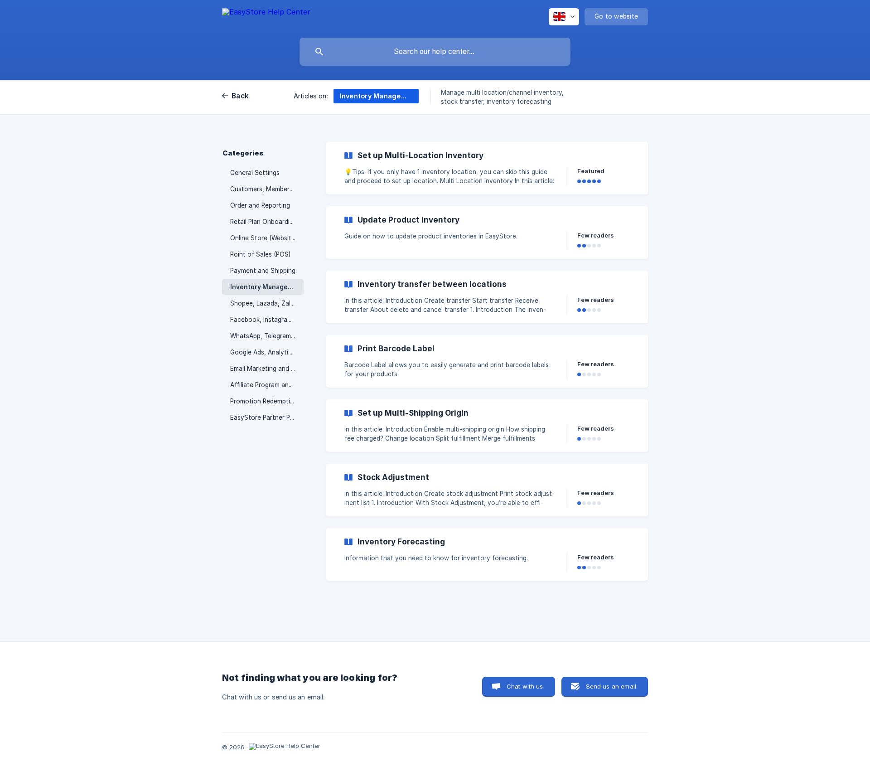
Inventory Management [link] (267, 287)
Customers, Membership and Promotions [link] (267, 189)
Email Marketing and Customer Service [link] (267, 368)
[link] (487, 168)
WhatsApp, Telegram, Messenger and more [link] (267, 336)
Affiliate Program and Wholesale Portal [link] (267, 384)
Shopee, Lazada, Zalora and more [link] (267, 303)
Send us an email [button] (611, 686)
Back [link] (240, 96)
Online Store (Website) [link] (263, 238)
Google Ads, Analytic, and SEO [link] (267, 352)
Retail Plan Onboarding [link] (263, 221)
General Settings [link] (255, 172)
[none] (266, 16)
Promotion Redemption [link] (264, 401)
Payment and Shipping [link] (262, 270)
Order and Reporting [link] (260, 205)
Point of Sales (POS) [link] (260, 254)
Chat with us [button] (525, 686)
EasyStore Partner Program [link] (267, 417)
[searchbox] (435, 52)
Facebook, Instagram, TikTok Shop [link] (267, 319)
